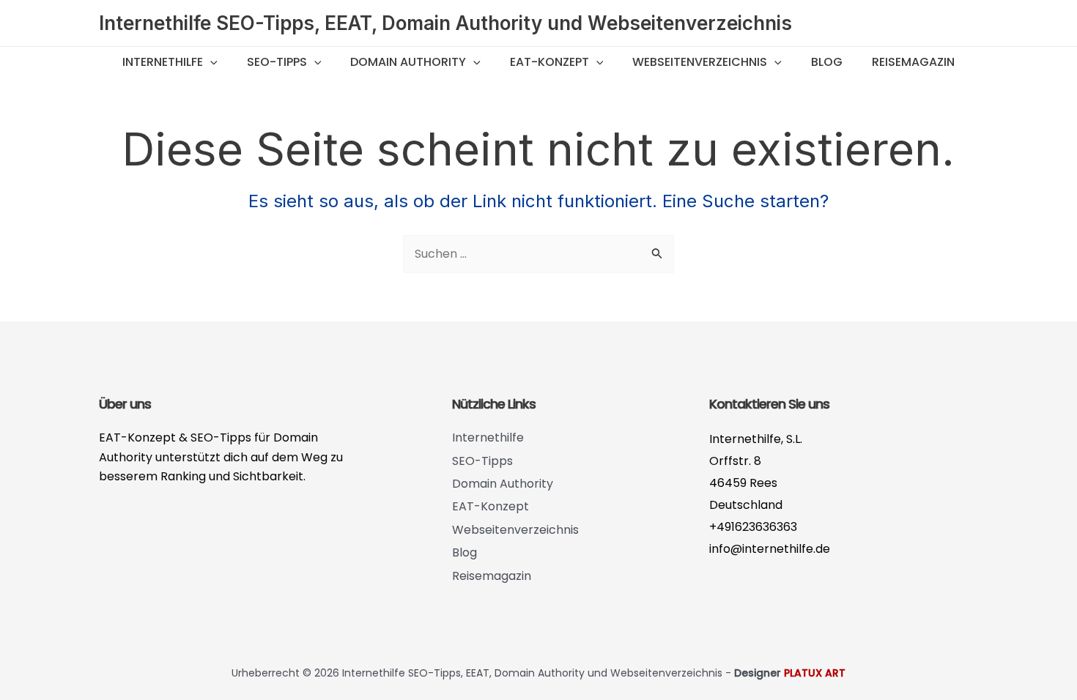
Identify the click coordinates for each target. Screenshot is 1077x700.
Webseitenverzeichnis (699, 61)
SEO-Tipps (277, 61)
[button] (210, 62)
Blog (827, 61)
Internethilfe (162, 61)
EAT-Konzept (549, 61)
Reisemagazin (913, 61)
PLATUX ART (814, 673)
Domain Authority (408, 61)
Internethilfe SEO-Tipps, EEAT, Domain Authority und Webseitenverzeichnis (445, 23)
